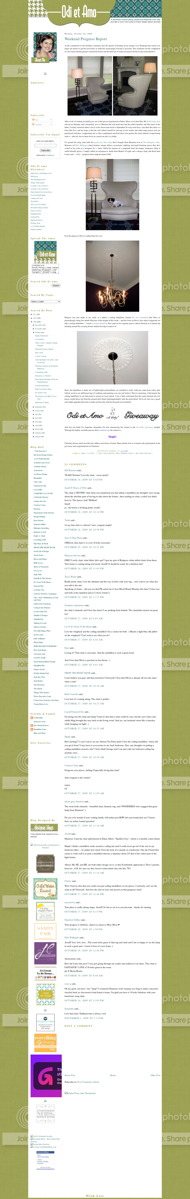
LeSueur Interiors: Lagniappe (45, 593)
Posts (36, 119)
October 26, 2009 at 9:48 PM (83, 479)
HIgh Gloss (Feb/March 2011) (41, 173)
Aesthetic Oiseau (40, 466)
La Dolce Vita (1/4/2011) (39, 185)
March (37, 429)
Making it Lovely (40, 623)
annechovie (70, 902)
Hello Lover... (39, 563)
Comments (38, 124)
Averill (68, 833)
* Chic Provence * (40, 451)
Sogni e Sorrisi (36, 210)
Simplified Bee (36, 214)
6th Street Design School (39, 207)
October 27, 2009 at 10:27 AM (84, 703)
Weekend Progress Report (86, 38)
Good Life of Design (41, 551)
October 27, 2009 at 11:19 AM (84, 872)
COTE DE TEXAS (41, 497)
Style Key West (39, 677)
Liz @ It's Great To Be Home (78, 626)
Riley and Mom (39, 733)
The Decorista (39, 685)
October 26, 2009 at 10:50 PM (84, 529)
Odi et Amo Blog (43, 1157)
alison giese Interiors (74, 801)
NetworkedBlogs (43, 1152)
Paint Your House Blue (43, 389)
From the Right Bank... (39, 195)
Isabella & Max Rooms (42, 578)
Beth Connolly (71, 694)
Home (113, 1075)
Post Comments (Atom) (88, 1081)
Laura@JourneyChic (74, 711)
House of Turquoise (41, 566)
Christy (68, 880)
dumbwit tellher (40, 524)
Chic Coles (38, 482)
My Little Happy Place (42, 631)
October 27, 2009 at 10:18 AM (84, 685)
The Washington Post (38, 179)
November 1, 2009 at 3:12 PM (84, 1018)
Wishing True (35, 223)
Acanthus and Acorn (42, 462)
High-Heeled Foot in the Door (41, 192)
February (38, 433)
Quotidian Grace (40, 729)
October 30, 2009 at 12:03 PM (84, 1000)
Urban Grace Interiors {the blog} (46, 700)
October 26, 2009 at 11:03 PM (84, 568)
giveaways (109, 453)
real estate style (39, 654)
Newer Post (70, 1075)
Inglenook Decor (36, 220)
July (36, 414)
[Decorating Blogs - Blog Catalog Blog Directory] (45, 1141)
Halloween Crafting (42, 402)
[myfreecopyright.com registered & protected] (45, 847)
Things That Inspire (37, 182)
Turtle (67, 520)
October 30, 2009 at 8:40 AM (84, 975)
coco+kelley (38, 489)
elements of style (40, 532)
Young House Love (41, 704)
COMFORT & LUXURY (43, 493)
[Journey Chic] (45, 963)
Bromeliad (38, 478)
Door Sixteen (38, 520)
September (38, 407)
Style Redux (38, 681)
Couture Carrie (71, 765)
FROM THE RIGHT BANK (78, 672)
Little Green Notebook (42, 604)
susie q (68, 983)
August (37, 410)
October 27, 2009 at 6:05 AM (84, 618)
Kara (67, 647)
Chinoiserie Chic (40, 485)
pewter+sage (38, 634)
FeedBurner (50, 155)
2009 (34, 321)
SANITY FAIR (39, 658)
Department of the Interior (44, 512)
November (38, 328)
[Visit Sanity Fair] (45, 939)
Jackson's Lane (39, 721)
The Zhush (34, 201)
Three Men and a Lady (42, 696)
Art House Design (40, 474)
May (36, 421)
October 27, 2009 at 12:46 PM (84, 894)
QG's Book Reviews (41, 725)
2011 (34, 314)
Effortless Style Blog (41, 528)
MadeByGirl (38, 619)
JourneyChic (35, 217)
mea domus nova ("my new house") (134, 453)
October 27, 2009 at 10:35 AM (84, 728)
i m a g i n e (38, 570)
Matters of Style (40, 627)
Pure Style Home (40, 650)
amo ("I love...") (89, 453)
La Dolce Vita (39, 590)
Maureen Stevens (73, 555)
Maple (68, 736)
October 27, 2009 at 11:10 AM (84, 825)
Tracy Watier (71, 576)
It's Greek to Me (40, 392)
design (45, 1161)
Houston (40, 1163)
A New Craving (40, 356)
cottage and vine (40, 501)
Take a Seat (39, 352)
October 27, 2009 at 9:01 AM (84, 664)
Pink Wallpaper (72, 937)
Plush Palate (38, 642)
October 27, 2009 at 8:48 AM (84, 639)
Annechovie (38, 470)
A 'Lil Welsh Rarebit (38, 226)
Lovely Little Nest (40, 611)
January (37, 436)
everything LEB (40, 539)
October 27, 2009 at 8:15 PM (83, 911)
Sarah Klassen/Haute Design (44, 661)
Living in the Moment (42, 607)
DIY (100, 453)
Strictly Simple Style (41, 673)
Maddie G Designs (41, 615)
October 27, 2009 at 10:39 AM (84, 757)
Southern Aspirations (74, 605)
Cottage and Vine (37, 198)
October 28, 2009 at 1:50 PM (83, 929)
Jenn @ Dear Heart (73, 537)
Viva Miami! (39, 339)
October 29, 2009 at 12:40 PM (84, 950)
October (38, 332)
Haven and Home (40, 559)
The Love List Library (38, 204)
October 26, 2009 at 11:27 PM (84, 597)
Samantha (69, 1008)
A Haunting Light (41, 372)
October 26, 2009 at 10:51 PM (84, 547)
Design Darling (39, 516)
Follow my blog (45, 1167)
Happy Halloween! (41, 335)
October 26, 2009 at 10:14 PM (84, 511)
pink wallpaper (39, 638)
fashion (39, 1161)
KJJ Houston (70, 470)
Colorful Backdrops (42, 385)
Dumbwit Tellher (72, 919)
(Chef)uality (38, 717)
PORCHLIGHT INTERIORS (45, 646)
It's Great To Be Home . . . (43, 582)
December (38, 325)
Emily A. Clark (39, 536)
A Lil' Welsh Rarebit (41, 459)
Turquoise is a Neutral (42, 375)
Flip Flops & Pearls (41, 543)
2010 (34, 318)
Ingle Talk (37, 574)
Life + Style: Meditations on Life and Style (46, 598)
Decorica (37, 509)
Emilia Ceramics (36, 229)
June (36, 418)
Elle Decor (34, 176)
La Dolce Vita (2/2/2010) (39, 189)
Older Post (155, 1075)
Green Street (38, 555)
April (37, 425)
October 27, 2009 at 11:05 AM (84, 793)
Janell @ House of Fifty (76, 487)
